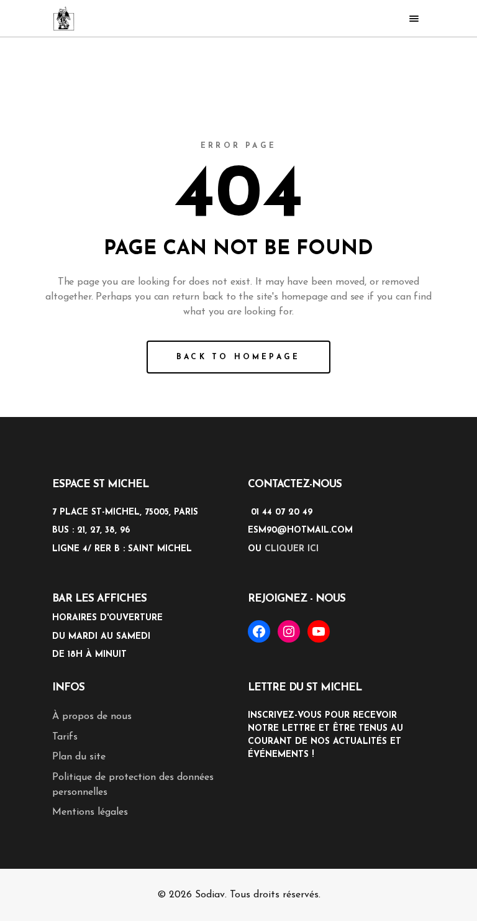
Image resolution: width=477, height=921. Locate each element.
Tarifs (65, 737)
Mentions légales (90, 812)
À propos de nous (92, 717)
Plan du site (79, 757)
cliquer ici (292, 549)
